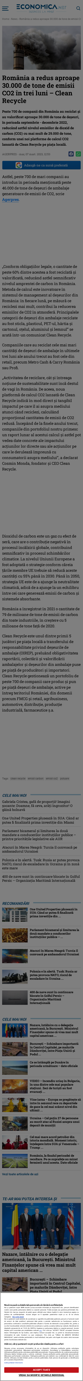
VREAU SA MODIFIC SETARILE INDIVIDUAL (41, 1375)
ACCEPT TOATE (41, 1370)
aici (40, 1330)
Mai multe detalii (18, 1317)
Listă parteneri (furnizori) (13, 1363)
